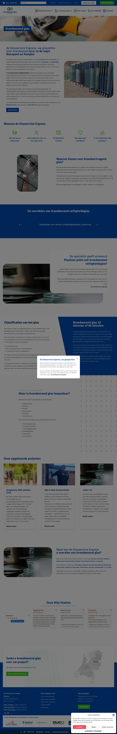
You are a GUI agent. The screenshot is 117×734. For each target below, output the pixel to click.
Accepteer (79, 727)
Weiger (93, 727)
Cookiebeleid (89, 731)
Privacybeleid (97, 731)
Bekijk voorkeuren (107, 727)
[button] (113, 715)
